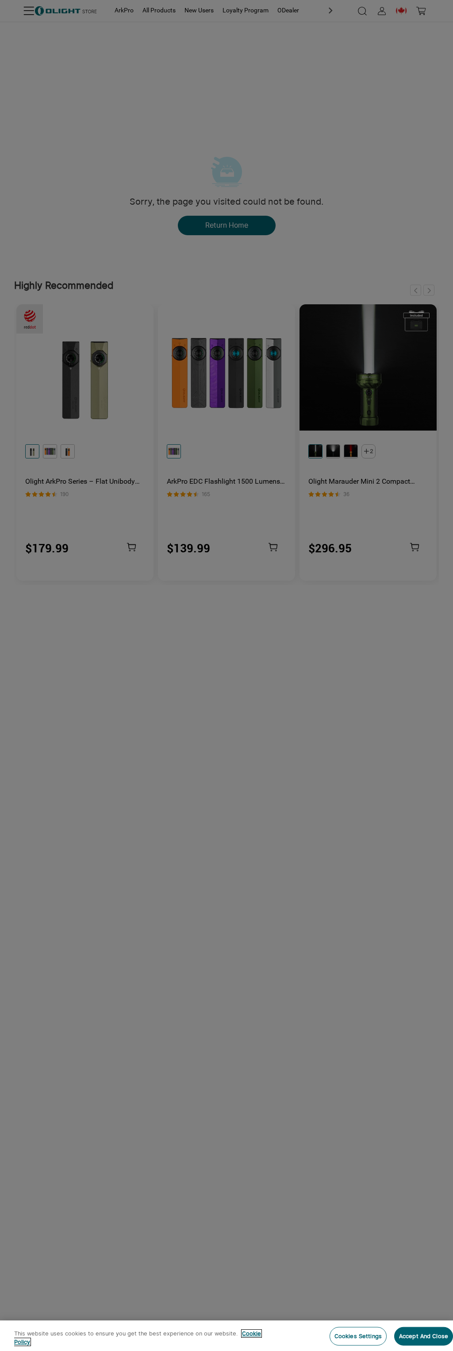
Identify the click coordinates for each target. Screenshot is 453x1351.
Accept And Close (423, 1336)
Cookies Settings (358, 1336)
